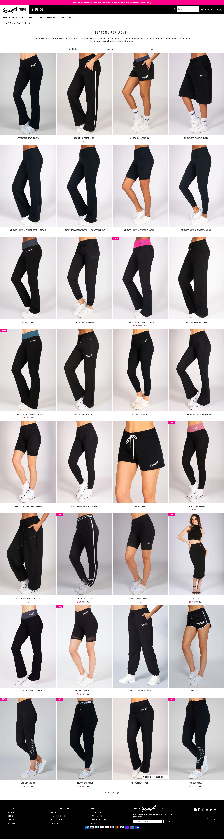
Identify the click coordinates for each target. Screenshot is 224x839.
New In (14, 17)
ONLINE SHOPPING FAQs (59, 820)
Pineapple (213, 819)
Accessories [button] (51, 17)
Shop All (6, 17)
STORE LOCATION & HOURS (60, 808)
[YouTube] (207, 809)
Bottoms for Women (15, 23)
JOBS (93, 823)
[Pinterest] (203, 809)
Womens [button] (22, 17)
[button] (220, 9)
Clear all (152, 49)
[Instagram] (195, 809)
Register (214, 9)
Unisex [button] (40, 17)
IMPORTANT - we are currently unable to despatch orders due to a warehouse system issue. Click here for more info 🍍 (112, 2)
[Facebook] (199, 809)
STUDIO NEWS (96, 812)
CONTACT (53, 812)
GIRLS (10, 816)
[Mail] (215, 809)
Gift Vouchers (73, 17)
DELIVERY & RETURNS (58, 816)
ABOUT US (95, 808)
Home (5, 23)
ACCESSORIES (13, 823)
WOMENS (11, 812)
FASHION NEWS (97, 816)
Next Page (115, 792)
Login (207, 9)
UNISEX (11, 820)
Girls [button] (31, 17)
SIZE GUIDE (54, 823)
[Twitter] (211, 809)
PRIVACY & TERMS (98, 820)
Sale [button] (62, 17)
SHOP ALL (12, 808)
